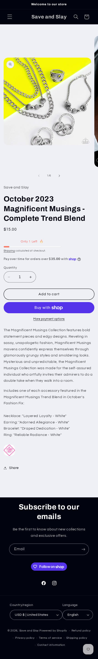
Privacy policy (24, 638)
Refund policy (81, 630)
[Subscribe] (83, 549)
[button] (9, 17)
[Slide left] (39, 176)
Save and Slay (29, 630)
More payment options (49, 319)
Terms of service (50, 638)
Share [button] (14, 468)
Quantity (10, 267)
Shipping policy (76, 638)
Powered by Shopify (53, 630)
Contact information (51, 645)
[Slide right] (59, 176)
